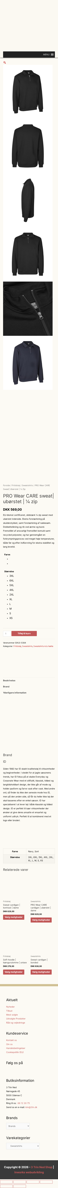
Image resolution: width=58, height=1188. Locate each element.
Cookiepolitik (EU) (15, 1052)
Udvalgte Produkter (16, 1018)
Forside (6, 485)
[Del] (19, 1182)
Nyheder (10, 1006)
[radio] (11, 559)
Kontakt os (11, 1040)
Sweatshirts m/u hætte (43, 646)
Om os (9, 1044)
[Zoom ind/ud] (46, 1182)
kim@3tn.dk (31, 1107)
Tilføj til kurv (24, 633)
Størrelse (9, 571)
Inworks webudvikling (29, 1172)
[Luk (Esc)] (6, 1182)
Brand (6, 686)
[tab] (29, 681)
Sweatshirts (27, 485)
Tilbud (9, 1011)
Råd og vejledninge (15, 1022)
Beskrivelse (9, 680)
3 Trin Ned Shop (41, 1167)
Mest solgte (12, 1014)
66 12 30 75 (23, 1103)
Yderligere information (14, 692)
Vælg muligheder (14, 917)
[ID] (14, 661)
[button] (46, 54)
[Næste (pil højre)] (19, 1186)
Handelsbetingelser (15, 1048)
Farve (7, 554)
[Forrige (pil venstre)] (6, 1186)
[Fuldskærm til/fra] (33, 1182)
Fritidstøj (16, 485)
